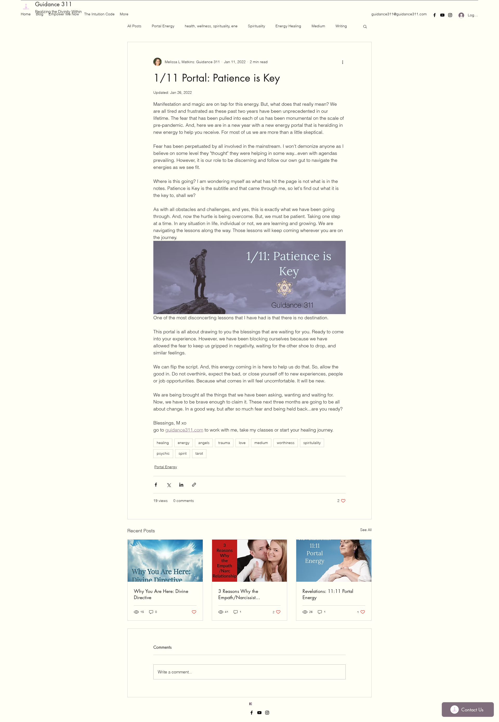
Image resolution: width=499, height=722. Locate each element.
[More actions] (342, 62)
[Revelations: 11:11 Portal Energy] (333, 561)
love (242, 442)
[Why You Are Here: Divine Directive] (165, 561)
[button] (365, 26)
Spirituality (256, 26)
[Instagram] (450, 15)
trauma (224, 442)
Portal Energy (163, 26)
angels (203, 442)
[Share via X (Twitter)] (168, 484)
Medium (318, 26)
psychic (163, 453)
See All (366, 529)
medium (261, 442)
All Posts (134, 26)
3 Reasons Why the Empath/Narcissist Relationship (238, 594)
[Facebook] (434, 15)
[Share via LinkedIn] (181, 484)
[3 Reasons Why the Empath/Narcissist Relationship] (249, 561)
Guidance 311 (53, 4)
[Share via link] (194, 484)
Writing (341, 26)
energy (183, 442)
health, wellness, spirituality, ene (211, 26)
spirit (183, 453)
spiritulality (312, 442)
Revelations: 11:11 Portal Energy (328, 594)
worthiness (285, 442)
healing (163, 442)
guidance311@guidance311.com (399, 14)
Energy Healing (288, 26)
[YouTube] (442, 15)
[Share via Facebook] (155, 484)
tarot (199, 453)
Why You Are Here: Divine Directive (161, 594)
